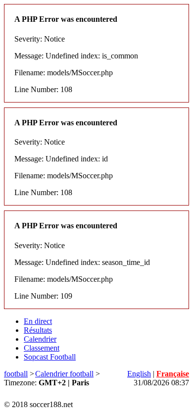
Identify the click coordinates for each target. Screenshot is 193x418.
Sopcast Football (50, 357)
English (139, 373)
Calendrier (40, 339)
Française (172, 373)
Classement (41, 348)
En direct (38, 321)
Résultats (38, 330)
